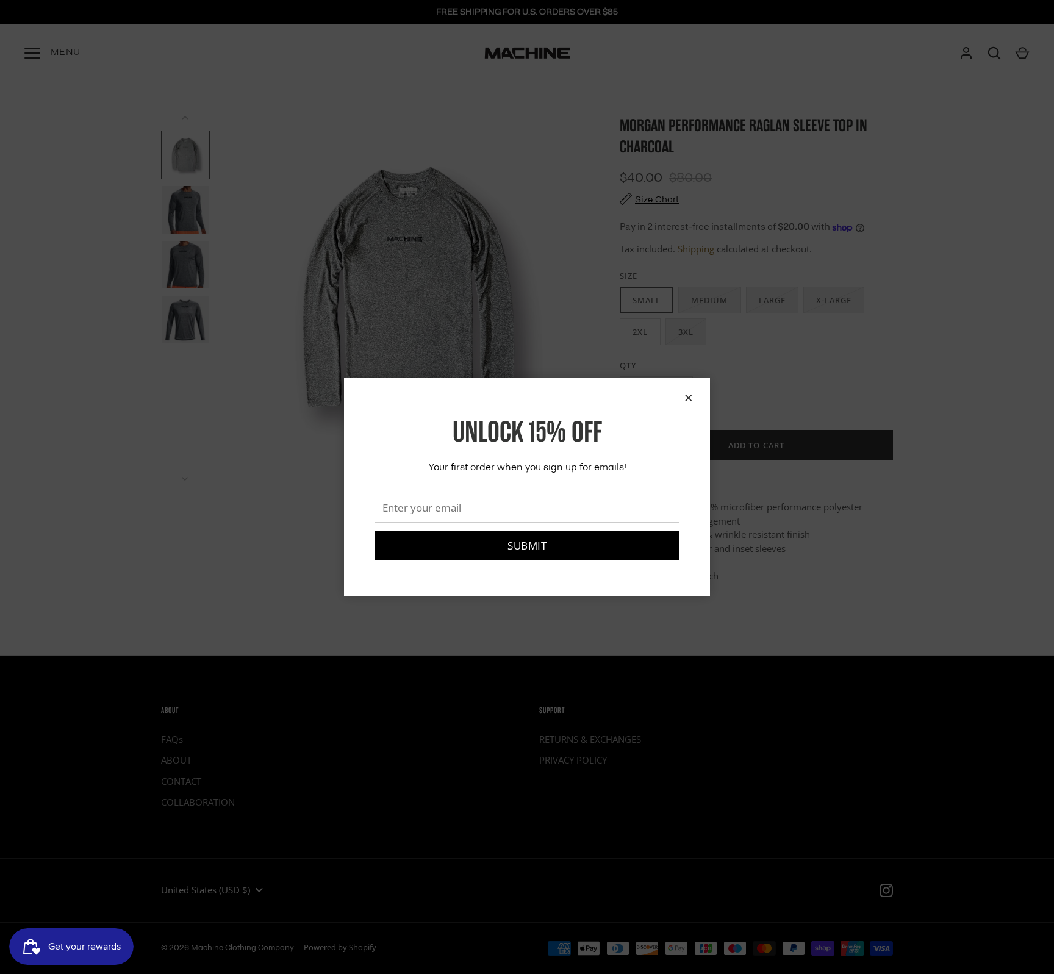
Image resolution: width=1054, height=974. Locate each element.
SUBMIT (527, 546)
